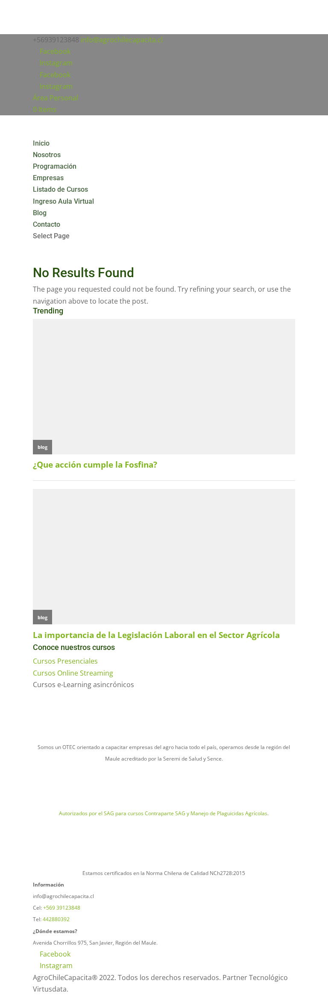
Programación (54, 166)
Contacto (46, 224)
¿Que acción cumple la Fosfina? (95, 464)
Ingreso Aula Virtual (63, 201)
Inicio (41, 143)
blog (42, 447)
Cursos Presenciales (65, 661)
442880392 (56, 919)
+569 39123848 (61, 907)
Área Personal (55, 97)
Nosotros (47, 155)
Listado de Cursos (60, 189)
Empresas (48, 178)
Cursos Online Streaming (73, 673)
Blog (40, 213)
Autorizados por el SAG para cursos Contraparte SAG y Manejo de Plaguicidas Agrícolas (163, 813)
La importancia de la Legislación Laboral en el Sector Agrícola (156, 635)
